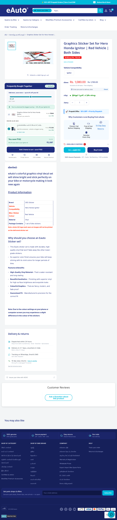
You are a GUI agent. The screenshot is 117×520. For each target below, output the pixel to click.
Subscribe (108, 493)
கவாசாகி (33, 483)
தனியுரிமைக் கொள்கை (67, 471)
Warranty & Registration (68, 459)
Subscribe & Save (103, 2)
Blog (102, 20)
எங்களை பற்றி (64, 447)
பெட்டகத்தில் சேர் (74, 150)
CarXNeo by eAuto (85, 20)
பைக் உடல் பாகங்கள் (7, 451)
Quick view (22, 132)
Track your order (94, 447)
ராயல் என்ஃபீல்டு (36, 479)
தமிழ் (4, 508)
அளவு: (66, 102)
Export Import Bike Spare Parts (70, 467)
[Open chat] (111, 514)
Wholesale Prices (65, 463)
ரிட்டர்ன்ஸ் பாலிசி (65, 475)
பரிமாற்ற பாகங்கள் (6, 467)
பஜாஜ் (32, 447)
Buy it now (98, 150)
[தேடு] (100, 10)
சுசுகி (32, 459)
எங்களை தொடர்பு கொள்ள (68, 451)
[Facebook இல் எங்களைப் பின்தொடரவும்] (61, 509)
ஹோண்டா (34, 455)
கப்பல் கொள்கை (65, 479)
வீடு (6, 35)
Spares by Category (31, 20)
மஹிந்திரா (34, 471)
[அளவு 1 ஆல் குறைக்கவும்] (72, 102)
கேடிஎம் (33, 475)
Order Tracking (11, 27)
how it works (32, 361)
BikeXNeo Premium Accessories (59, 20)
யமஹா (33, 467)
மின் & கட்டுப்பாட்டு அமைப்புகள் (11, 455)
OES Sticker (68, 62)
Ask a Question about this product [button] (58, 398)
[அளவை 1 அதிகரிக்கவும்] (86, 102)
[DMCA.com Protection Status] (8, 516)
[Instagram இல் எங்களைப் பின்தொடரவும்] (65, 509)
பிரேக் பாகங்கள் (6, 447)
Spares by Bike (11, 20)
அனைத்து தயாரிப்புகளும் (17, 35)
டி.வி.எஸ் (33, 463)
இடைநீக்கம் (5, 471)
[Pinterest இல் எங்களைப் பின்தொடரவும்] (70, 509)
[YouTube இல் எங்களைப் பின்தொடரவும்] (74, 509)
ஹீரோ (32, 451)
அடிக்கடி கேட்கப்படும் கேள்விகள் (70, 455)
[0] (110, 10)
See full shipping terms (15, 366)
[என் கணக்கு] (106, 10)
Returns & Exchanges (29, 27)
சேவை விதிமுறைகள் (66, 483)
